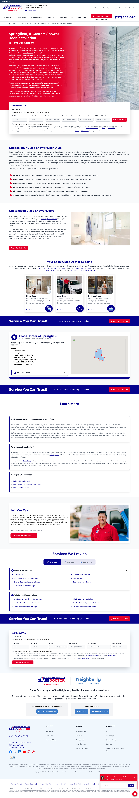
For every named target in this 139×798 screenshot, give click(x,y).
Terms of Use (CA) (31, 784)
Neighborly (27, 461)
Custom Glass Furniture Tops (24, 586)
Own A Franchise (82, 748)
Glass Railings (78, 578)
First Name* (15, 116)
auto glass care (50, 270)
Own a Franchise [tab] (130, 8)
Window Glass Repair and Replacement (28, 599)
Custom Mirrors (19, 574)
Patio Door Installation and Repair (26, 607)
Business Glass (45, 112)
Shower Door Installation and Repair (27, 582)
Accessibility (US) (75, 784)
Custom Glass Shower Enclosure (26, 578)
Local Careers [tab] (95, 8)
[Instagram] (28, 751)
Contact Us (80, 740)
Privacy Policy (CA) (61, 784)
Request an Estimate (119, 119)
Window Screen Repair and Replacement (87, 603)
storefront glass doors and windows (52, 268)
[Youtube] (24, 751)
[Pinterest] (33, 751)
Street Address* (83, 116)
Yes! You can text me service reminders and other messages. (33, 124)
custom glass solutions (49, 219)
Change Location (32, 10)
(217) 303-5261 (19, 736)
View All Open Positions (22, 535)
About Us (79, 736)
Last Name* (32, 116)
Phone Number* (67, 116)
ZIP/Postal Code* (100, 116)
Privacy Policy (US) (46, 784)
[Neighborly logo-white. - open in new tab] (6, 1)
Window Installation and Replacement (27, 603)
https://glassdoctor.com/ (92, 128)
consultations (28, 53)
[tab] (8, 17)
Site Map (109, 744)
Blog (107, 731)
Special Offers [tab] (117, 8)
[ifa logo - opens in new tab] (12, 757)
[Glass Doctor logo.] (12, 8)
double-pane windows (83, 268)
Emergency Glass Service (82, 582)
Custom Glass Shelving (81, 574)
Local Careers (81, 744)
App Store (82, 711)
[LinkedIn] (19, 751)
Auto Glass (18, 112)
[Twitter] (15, 751)
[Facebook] (10, 751)
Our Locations (111, 740)
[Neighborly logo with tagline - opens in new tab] (88, 681)
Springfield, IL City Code (21, 481)
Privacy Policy (111, 128)
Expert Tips (110, 736)
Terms (103, 128)
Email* (47, 116)
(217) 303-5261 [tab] (126, 17)
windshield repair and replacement (83, 270)
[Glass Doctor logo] (51, 681)
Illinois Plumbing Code (21, 487)
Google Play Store (101, 711)
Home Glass (31, 112)
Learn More (30, 309)
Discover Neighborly (45, 711)
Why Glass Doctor (82, 731)
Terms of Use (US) (16, 784)
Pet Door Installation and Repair (84, 607)
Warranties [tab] (106, 8)
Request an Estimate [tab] (102, 16)
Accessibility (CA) (89, 784)
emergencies (54, 455)
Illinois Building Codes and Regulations (26, 484)
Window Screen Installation (83, 599)
